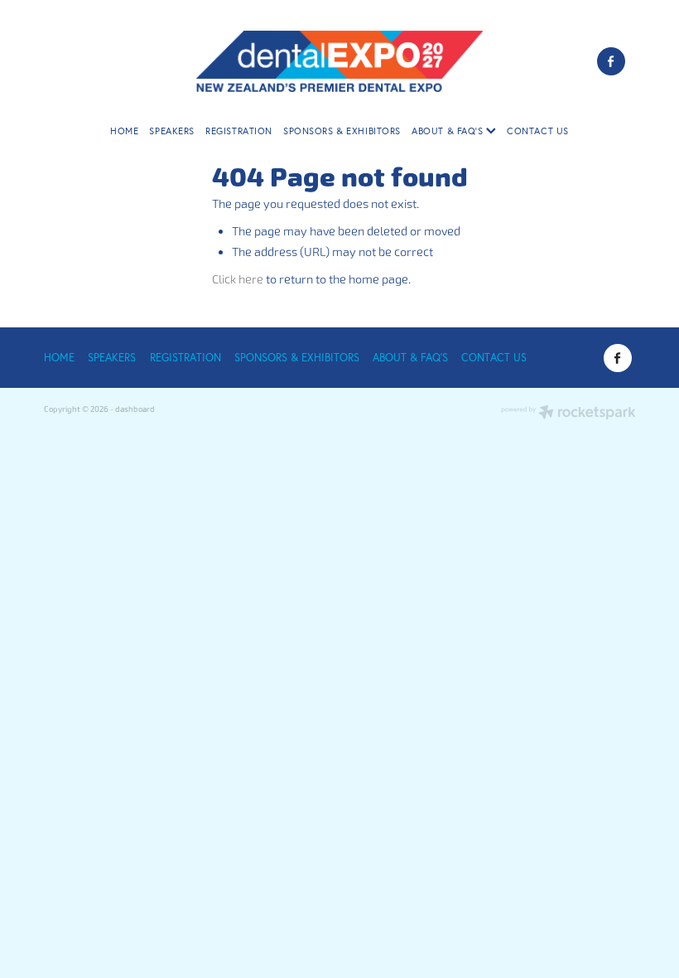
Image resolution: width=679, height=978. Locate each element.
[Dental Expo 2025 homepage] (339, 61)
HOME (124, 131)
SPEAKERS (172, 131)
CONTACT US (538, 131)
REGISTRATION (238, 131)
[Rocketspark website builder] (568, 413)
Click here (237, 279)
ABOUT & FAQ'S (449, 131)
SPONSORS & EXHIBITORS (342, 131)
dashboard (135, 409)
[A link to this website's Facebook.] (611, 61)
